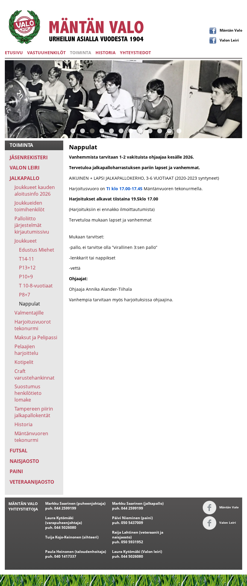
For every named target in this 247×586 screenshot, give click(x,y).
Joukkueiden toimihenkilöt (29, 206)
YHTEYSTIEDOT (135, 52)
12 (179, 131)
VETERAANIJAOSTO (32, 482)
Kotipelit (23, 362)
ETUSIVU (14, 52)
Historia (23, 424)
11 (169, 131)
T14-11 (26, 259)
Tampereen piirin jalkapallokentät (33, 412)
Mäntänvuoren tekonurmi (31, 436)
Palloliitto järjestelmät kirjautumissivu (31, 225)
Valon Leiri (229, 40)
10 (159, 131)
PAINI (16, 471)
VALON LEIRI (24, 167)
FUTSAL (18, 450)
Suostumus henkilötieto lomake (28, 393)
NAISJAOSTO (24, 461)
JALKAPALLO (24, 178)
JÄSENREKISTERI (29, 157)
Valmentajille (29, 312)
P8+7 (24, 294)
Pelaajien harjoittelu (26, 349)
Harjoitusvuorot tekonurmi (32, 325)
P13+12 (27, 267)
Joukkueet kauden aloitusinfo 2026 (34, 190)
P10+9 (26, 276)
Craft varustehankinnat (34, 374)
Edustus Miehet (36, 249)
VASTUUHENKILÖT (46, 52)
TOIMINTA (80, 52)
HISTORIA (105, 52)
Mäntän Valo (231, 30)
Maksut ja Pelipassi (35, 337)
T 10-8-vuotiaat (36, 285)
